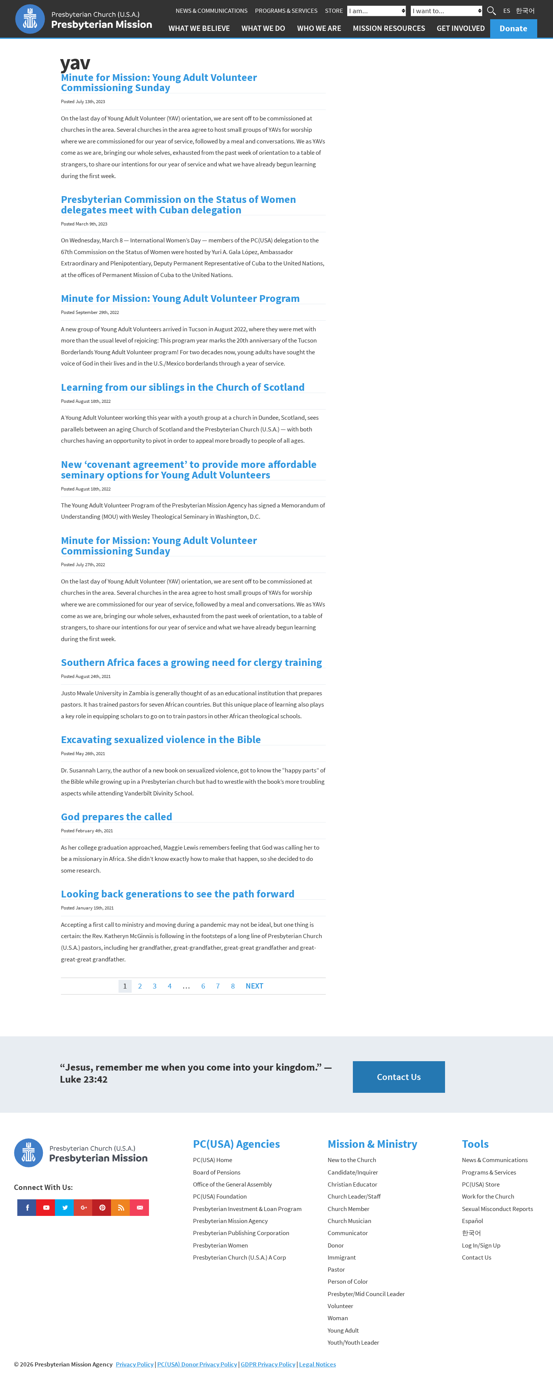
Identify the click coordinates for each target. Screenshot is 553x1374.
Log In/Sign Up (481, 1245)
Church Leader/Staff (354, 1196)
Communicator (348, 1233)
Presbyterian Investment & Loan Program (247, 1209)
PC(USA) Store (481, 1184)
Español (472, 1221)
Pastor (336, 1269)
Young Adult (343, 1330)
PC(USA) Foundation (220, 1196)
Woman (338, 1318)
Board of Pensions (216, 1172)
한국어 (525, 10)
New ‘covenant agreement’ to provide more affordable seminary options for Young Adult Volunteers (189, 469)
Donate (513, 28)
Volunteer (340, 1306)
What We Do (263, 28)
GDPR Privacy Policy (268, 1364)
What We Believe (199, 28)
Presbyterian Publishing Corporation (241, 1233)
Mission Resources (389, 28)
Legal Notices (317, 1364)
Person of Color (348, 1281)
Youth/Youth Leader (353, 1342)
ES (506, 10)
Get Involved (461, 28)
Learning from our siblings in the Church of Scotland (183, 387)
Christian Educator (352, 1184)
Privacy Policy (134, 1364)
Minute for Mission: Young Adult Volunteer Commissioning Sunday (159, 82)
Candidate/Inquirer (353, 1172)
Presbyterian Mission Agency (230, 1221)
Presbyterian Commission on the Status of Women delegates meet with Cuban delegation (178, 204)
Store (334, 10)
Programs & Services (286, 10)
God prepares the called (116, 816)
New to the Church (352, 1160)
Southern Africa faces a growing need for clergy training (191, 662)
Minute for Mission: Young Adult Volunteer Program (180, 298)
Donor (336, 1245)
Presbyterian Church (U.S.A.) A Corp (239, 1257)
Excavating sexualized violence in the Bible (161, 739)
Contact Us (399, 1077)
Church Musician (349, 1221)
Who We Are (319, 28)
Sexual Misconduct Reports (497, 1209)
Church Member (348, 1209)
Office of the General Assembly (232, 1184)
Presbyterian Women (220, 1245)
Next (254, 986)
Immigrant (342, 1257)
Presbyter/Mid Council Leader (366, 1294)
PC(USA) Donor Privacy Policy (197, 1364)
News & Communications (212, 10)
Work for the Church (488, 1196)
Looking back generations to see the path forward (178, 893)
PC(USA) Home (212, 1160)
